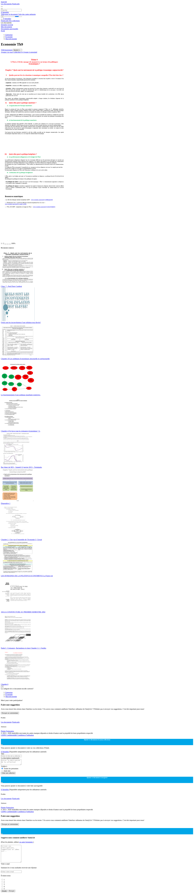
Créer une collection (8, 773)
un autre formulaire (26, 842)
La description (10, 758)
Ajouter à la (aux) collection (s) (12, 52)
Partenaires (10, 731)
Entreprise (9, 35)
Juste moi (7, 771)
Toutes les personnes (11, 769)
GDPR (3, 735)
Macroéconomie (11, 39)
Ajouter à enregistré (30, 52)
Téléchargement (7, 50)
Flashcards (16, 4)
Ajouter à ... (17, 50)
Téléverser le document (9, 14)
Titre (2, 754)
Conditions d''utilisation (25, 735)
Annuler (4, 891)
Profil (3, 31)
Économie (9, 37)
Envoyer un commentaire (10, 713)
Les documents (6, 4)
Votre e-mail (5, 864)
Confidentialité (11, 735)
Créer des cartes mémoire (27, 14)
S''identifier (5, 12)
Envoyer (11, 891)
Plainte (3, 731)
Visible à (4, 766)
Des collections (14, 21)
